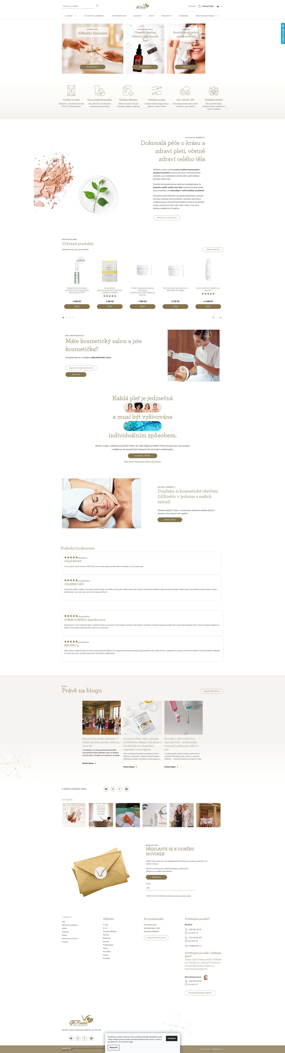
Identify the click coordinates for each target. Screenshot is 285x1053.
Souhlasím (172, 1038)
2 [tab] (67, 319)
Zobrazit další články (211, 691)
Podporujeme (108, 945)
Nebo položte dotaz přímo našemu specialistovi (142, 461)
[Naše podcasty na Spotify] (126, 789)
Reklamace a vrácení (70, 938)
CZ (220, 6)
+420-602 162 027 (195, 981)
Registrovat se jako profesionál (81, 368)
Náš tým (106, 935)
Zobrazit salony (170, 519)
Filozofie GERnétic (110, 931)
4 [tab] (73, 319)
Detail (77, 306)
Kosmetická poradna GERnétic (200, 993)
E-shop (105, 925)
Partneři (106, 941)
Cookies (65, 942)
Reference (107, 938)
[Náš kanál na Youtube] (106, 789)
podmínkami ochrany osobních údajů (178, 896)
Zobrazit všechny (212, 249)
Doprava (65, 931)
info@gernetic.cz (194, 945)
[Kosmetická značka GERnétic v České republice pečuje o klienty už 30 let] (101, 718)
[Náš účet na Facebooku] (119, 789)
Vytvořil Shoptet (205, 1049)
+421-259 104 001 (194, 937)
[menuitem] (71, 16)
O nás (105, 928)
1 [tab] (63, 319)
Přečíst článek (88, 763)
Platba (64, 935)
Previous (213, 317)
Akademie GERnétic (151, 931)
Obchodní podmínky (70, 925)
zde (131, 1041)
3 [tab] (70, 319)
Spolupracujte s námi (152, 928)
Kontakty (106, 958)
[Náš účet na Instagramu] (113, 789)
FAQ (63, 921)
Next (220, 317)
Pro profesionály (150, 925)
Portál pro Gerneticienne (156, 937)
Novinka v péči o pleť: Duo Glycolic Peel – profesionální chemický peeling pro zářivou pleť (181, 744)
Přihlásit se (156, 877)
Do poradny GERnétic (142, 455)
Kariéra (105, 955)
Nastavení (114, 1047)
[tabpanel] (77, 283)
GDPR (64, 928)
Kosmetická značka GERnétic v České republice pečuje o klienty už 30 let (101, 742)
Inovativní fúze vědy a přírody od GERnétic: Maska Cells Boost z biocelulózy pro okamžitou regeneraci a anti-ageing (142, 744)
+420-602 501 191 (194, 929)
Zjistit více (76, 374)
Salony (105, 948)
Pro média (107, 951)
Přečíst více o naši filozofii (167, 217)
